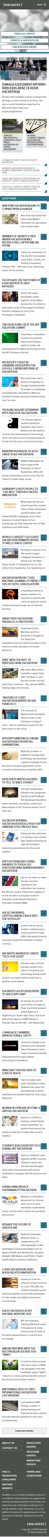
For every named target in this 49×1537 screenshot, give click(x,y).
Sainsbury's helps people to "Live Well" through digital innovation (20, 492)
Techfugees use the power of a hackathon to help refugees (21, 283)
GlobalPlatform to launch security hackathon (19, 161)
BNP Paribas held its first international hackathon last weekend (19, 1392)
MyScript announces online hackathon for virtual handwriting (20, 741)
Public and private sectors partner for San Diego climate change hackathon (21, 179)
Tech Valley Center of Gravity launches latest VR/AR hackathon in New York (21, 187)
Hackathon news (24, 47)
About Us (8, 1443)
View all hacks (24, 33)
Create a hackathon (24, 40)
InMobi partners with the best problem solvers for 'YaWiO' (19, 1351)
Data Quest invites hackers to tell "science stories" (19, 780)
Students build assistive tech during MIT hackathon (21, 1147)
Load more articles (24, 1430)
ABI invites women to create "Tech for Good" (20, 954)
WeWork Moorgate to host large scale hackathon (20, 452)
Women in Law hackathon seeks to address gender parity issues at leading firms (21, 170)
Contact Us (9, 1448)
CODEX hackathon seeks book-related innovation (19, 1270)
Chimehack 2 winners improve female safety (16, 1034)
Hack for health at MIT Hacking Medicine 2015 (17, 1312)
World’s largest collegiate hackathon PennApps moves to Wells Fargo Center (20, 540)
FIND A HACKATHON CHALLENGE (9, 1475)
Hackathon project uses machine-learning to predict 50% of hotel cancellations (21, 581)
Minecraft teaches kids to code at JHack (19, 1071)
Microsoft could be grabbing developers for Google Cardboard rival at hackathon (20, 366)
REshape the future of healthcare (16, 1225)
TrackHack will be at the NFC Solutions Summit (21, 326)
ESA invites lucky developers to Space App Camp (20, 992)
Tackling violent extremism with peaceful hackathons (20, 411)
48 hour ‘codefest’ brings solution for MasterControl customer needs (36, 140)
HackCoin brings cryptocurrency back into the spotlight (20, 916)
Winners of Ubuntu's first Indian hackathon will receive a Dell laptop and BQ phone (20, 240)
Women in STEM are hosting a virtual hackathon (21, 1109)
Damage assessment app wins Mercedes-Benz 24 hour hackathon (24, 88)
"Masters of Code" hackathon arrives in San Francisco (19, 700)
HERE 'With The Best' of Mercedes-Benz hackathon (19, 661)
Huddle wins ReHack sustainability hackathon (19, 1188)
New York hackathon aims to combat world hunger (21, 207)
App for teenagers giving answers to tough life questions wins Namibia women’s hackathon (23, 866)
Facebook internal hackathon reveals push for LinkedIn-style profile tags (21, 823)
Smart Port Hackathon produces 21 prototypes (18, 620)
